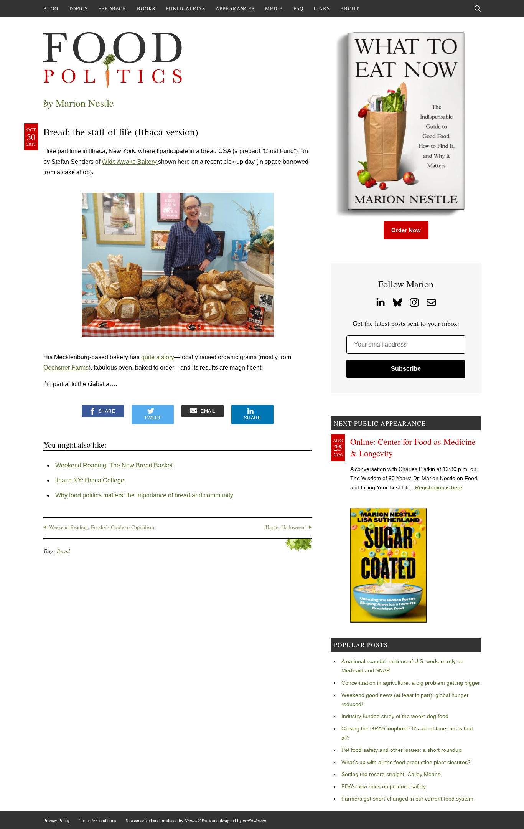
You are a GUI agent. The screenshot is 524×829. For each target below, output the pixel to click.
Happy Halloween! (285, 527)
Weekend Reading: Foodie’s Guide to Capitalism (101, 527)
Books (146, 8)
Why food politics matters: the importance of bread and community (144, 495)
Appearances (235, 8)
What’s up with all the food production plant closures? (406, 762)
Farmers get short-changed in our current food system (407, 799)
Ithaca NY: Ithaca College (89, 480)
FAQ (298, 8)
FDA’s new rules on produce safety (383, 786)
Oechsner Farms (66, 367)
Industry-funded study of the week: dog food (394, 716)
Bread (63, 551)
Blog (50, 8)
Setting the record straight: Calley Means (390, 774)
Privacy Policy (56, 820)
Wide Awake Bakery (130, 162)
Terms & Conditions (97, 820)
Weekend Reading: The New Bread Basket (114, 465)
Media (274, 8)
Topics (78, 8)
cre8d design (254, 820)
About (349, 8)
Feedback (112, 8)
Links (322, 8)
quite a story (157, 357)
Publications (185, 8)
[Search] (477, 8)
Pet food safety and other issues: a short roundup (401, 750)
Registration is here (438, 487)
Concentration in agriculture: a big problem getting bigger (410, 683)
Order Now (406, 230)
